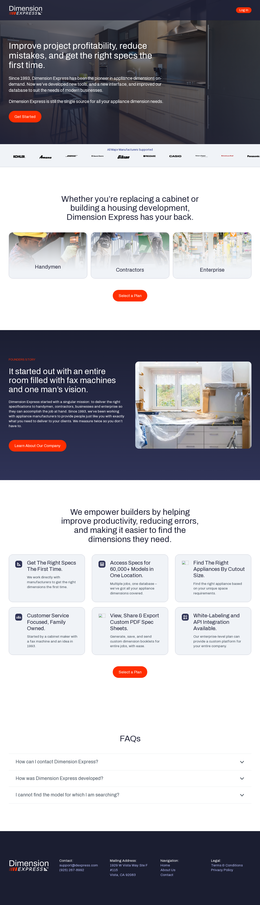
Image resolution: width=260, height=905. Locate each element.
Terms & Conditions (227, 865)
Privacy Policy (222, 870)
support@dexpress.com (78, 865)
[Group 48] (26, 10)
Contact (166, 875)
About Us (167, 870)
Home (165, 865)
